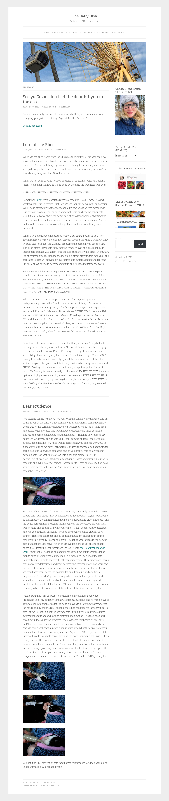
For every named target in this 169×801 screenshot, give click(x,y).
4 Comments (65, 107)
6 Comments (59, 150)
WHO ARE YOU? (118, 32)
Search (118, 238)
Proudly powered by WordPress (39, 783)
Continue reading (34, 125)
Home (46, 32)
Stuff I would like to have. (94, 32)
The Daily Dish (84, 16)
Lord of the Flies (38, 144)
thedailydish (43, 150)
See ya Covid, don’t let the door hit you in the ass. (63, 99)
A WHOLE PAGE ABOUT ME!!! (65, 32)
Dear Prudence (37, 406)
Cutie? (39, 199)
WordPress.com (53, 785)
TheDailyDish (49, 107)
